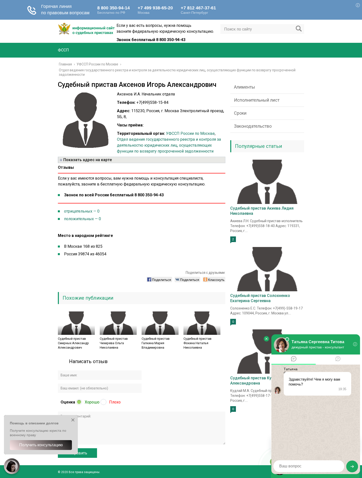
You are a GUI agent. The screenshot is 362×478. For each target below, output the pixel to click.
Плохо (115, 402)
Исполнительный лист (257, 100)
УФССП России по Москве (190, 133)
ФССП (63, 50)
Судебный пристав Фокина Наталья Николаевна (197, 343)
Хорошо (92, 402)
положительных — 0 (82, 218)
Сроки (240, 113)
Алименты (244, 87)
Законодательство (253, 126)
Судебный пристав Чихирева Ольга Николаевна (114, 343)
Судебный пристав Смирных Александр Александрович (73, 343)
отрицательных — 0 (81, 211)
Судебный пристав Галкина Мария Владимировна (156, 343)
